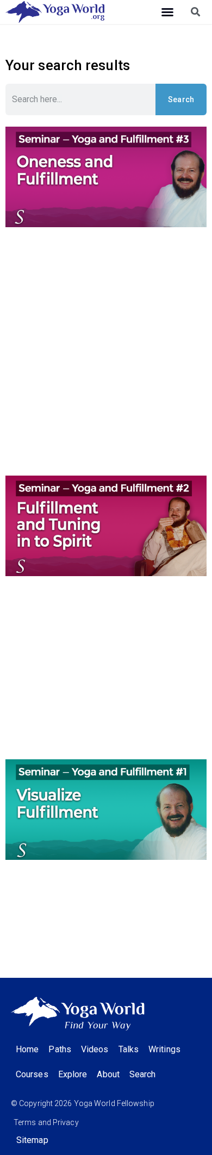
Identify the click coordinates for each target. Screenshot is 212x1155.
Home (27, 1049)
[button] (167, 12)
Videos (95, 1049)
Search (181, 99)
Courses (32, 1074)
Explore (73, 1074)
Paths (59, 1049)
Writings (164, 1049)
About (108, 1074)
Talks (129, 1049)
